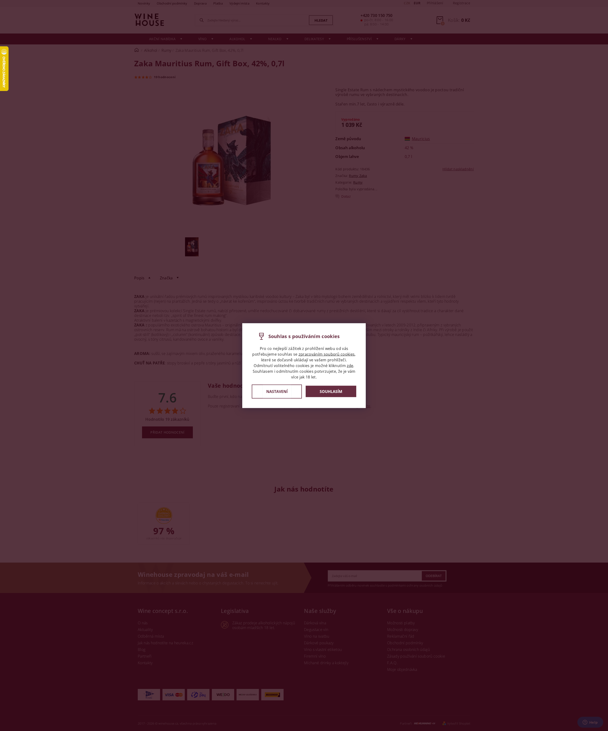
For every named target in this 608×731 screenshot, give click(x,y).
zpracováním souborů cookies (327, 354)
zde (350, 365)
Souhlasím (331, 391)
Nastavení (277, 391)
